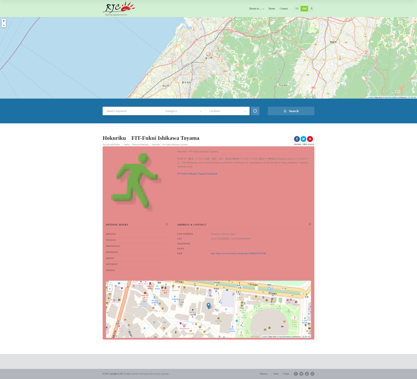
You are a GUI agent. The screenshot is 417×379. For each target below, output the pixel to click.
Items (126, 144)
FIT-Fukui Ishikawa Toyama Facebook (197, 173)
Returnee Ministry (141, 144)
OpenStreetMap (390, 97)
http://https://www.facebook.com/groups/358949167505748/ (238, 253)
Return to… (255, 8)
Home (272, 8)
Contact (284, 8)
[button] (311, 8)
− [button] (4, 25)
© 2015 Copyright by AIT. (113, 374)
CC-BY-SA (412, 97)
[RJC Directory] (119, 8)
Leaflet (370, 97)
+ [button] (4, 20)
